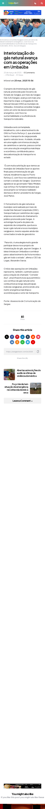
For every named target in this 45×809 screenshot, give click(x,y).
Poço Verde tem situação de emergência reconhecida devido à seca (16, 388)
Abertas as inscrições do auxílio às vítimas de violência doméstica (29, 373)
